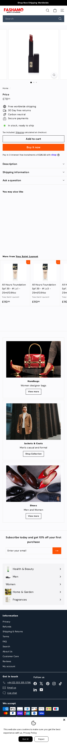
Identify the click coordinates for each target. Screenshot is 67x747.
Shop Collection (33, 453)
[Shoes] (33, 483)
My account (9, 666)
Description (10, 164)
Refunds (7, 626)
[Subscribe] (57, 550)
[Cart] (55, 10)
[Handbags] (33, 359)
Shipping (20, 132)
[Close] (64, 719)
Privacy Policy (30, 732)
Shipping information (16, 172)
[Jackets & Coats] (33, 421)
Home (6, 88)
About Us (7, 651)
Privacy (6, 621)
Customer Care (11, 656)
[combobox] (33, 18)
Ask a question (12, 180)
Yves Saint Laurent (27, 256)
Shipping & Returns (13, 631)
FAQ (5, 641)
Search (6, 646)
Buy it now (33, 147)
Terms (6, 636)
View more (33, 391)
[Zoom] (54, 75)
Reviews (7, 661)
